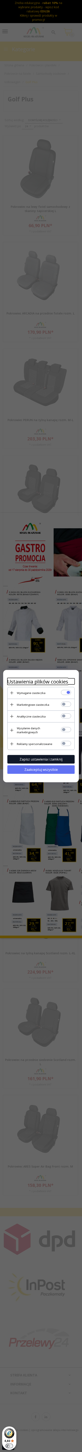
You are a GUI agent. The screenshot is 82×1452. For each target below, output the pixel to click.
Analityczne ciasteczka (31, 716)
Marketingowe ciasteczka (33, 704)
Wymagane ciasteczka (31, 693)
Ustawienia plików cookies (37, 681)
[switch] (9, 1446)
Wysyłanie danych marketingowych (28, 730)
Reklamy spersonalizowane (34, 744)
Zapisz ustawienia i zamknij (41, 759)
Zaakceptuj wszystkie (41, 769)
